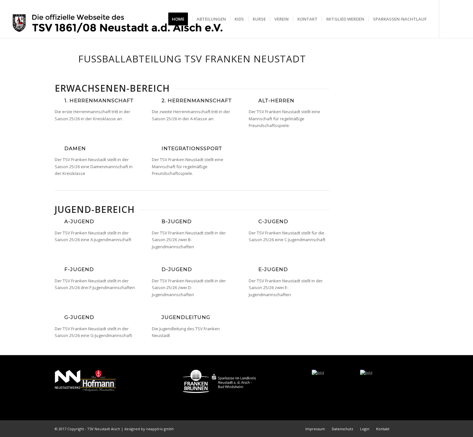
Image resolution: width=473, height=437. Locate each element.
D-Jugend (177, 269)
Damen (75, 148)
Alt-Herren (276, 100)
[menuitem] (180, 19)
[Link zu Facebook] (449, 18)
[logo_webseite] (118, 19)
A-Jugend (79, 221)
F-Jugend (79, 269)
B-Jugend (177, 221)
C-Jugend (273, 221)
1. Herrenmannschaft (99, 100)
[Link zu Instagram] (459, 18)
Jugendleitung (186, 317)
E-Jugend (273, 269)
